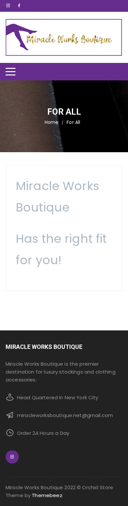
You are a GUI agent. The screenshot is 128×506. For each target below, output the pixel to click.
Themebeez (47, 495)
